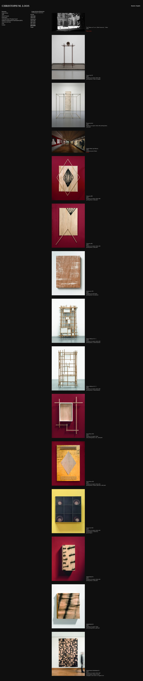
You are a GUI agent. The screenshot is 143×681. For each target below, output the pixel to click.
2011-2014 (32, 24)
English (138, 6)
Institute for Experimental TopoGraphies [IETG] (12, 20)
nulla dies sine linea (6, 22)
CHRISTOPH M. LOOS (15, 5)
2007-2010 (32, 22)
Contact (3, 25)
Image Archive (5, 13)
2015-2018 (32, 25)
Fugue (31, 27)
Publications (4, 17)
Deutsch (133, 6)
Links (3, 23)
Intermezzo (33, 19)
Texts (3, 14)
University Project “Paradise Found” (10, 19)
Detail (87, 152)
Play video (89, 31)
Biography (4, 11)
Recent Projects (5, 16)
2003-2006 (32, 21)
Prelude (32, 14)
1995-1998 (32, 16)
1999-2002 (32, 17)
